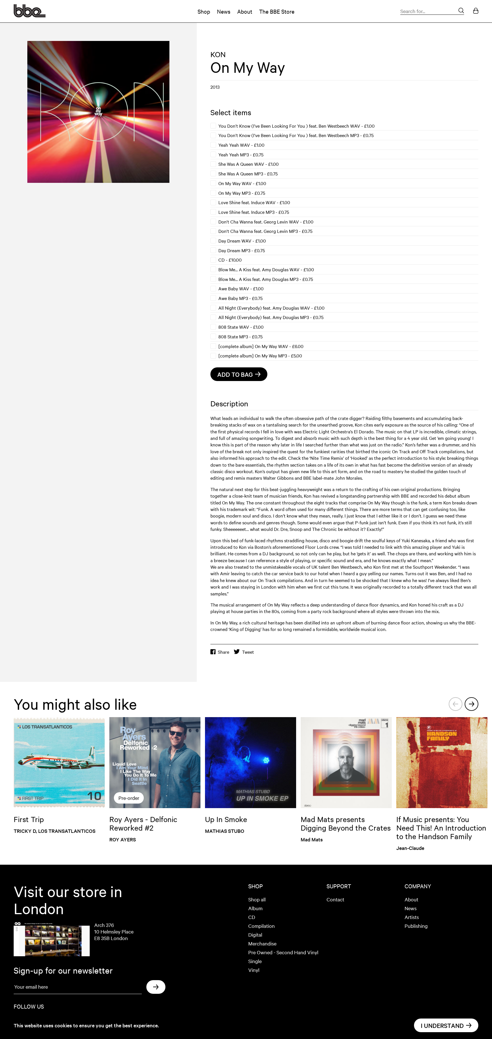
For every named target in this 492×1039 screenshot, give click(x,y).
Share (223, 652)
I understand (442, 1025)
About (244, 11)
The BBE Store (276, 11)
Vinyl (253, 969)
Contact (335, 899)
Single (255, 961)
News (223, 11)
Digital (255, 934)
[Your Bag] (475, 11)
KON (218, 54)
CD (251, 917)
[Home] (30, 15)
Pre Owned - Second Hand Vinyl (283, 952)
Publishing (416, 925)
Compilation (261, 925)
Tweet (248, 652)
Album (255, 908)
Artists (412, 917)
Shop (204, 11)
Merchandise (262, 943)
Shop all (257, 899)
